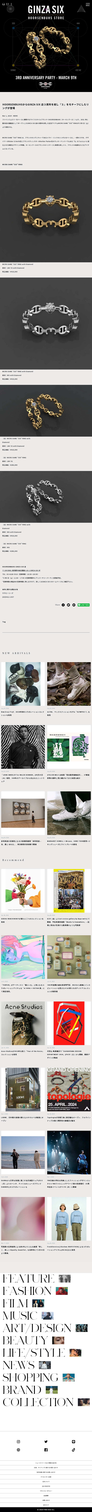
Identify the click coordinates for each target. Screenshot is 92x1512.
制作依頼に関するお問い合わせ (46, 1472)
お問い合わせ (46, 1500)
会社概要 (46, 1495)
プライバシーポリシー (46, 1491)
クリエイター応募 (46, 1477)
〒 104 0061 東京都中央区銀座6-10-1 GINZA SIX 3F (21, 570)
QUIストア (46, 1505)
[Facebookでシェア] (63, 605)
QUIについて (46, 1481)
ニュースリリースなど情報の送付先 (46, 1463)
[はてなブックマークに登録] (73, 605)
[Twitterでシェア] (68, 605)
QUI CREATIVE (46, 1486)
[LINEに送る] (84, 605)
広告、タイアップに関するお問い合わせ (46, 1467)
